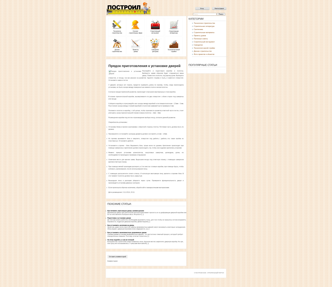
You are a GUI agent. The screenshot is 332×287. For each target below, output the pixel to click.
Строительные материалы (204, 32)
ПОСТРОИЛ (128, 8)
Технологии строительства (204, 23)
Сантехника (198, 29)
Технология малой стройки (204, 48)
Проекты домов (200, 36)
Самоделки (198, 45)
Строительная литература (204, 26)
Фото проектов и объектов (204, 54)
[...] (142, 214)
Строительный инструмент (204, 42)
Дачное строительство (203, 51)
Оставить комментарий (117, 257)
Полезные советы (201, 39)
